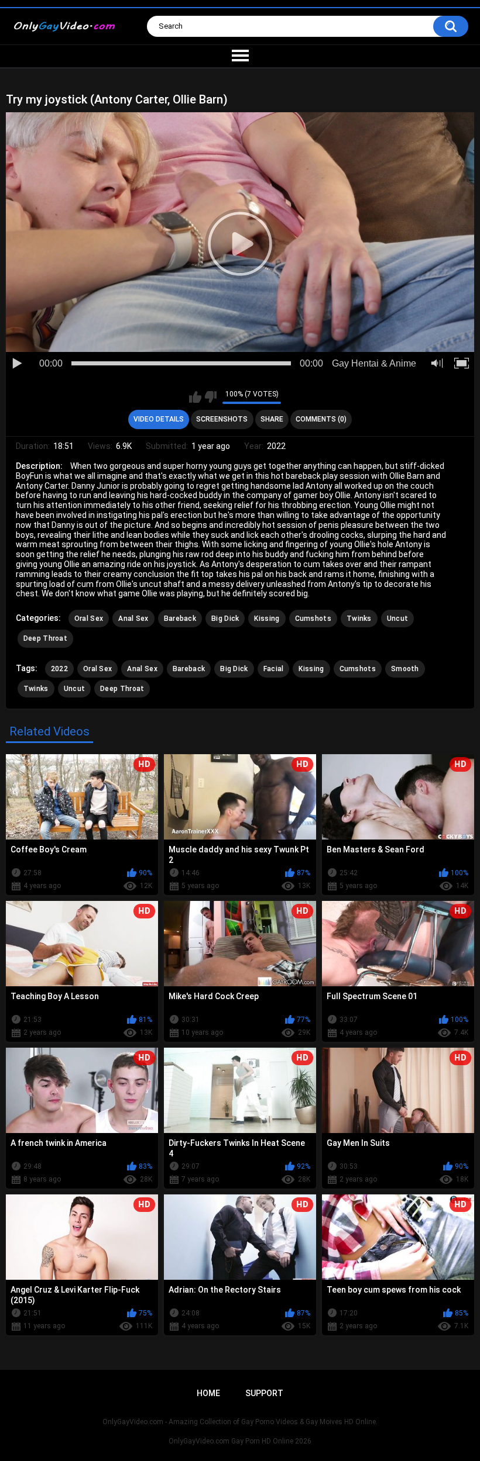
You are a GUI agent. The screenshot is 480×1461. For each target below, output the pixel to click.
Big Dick (225, 618)
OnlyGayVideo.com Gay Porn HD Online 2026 (240, 1441)
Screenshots (222, 419)
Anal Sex (133, 618)
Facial (273, 669)
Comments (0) (321, 419)
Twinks (359, 618)
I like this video (195, 397)
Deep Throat (45, 638)
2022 (59, 669)
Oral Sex (88, 618)
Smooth (405, 669)
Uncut (398, 618)
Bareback (180, 618)
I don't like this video (210, 397)
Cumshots (313, 618)
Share (271, 419)
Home (208, 1393)
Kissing (266, 618)
